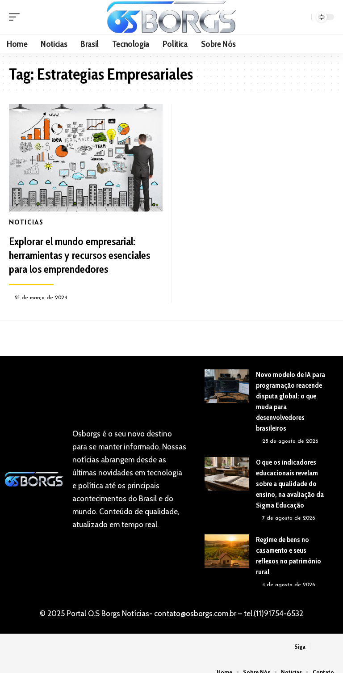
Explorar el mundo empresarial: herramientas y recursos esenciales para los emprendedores (79, 255)
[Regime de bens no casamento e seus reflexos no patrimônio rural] (227, 551)
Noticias (26, 223)
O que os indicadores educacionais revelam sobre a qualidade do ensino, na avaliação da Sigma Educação (290, 483)
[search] (303, 17)
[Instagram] (329, 646)
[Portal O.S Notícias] (171, 17)
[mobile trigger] (16, 17)
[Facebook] (318, 646)
